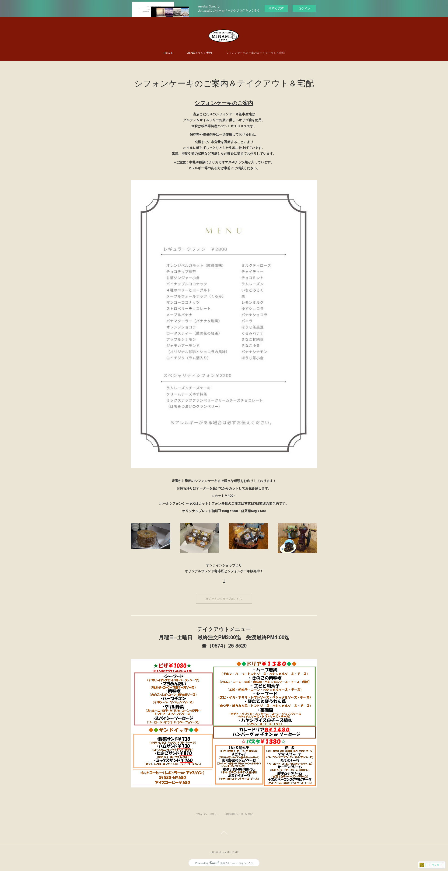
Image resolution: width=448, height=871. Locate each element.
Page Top (224, 833)
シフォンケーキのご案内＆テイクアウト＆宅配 (255, 53)
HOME (167, 53)
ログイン (304, 8)
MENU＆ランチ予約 (199, 53)
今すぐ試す (276, 8)
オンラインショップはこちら (224, 599)
